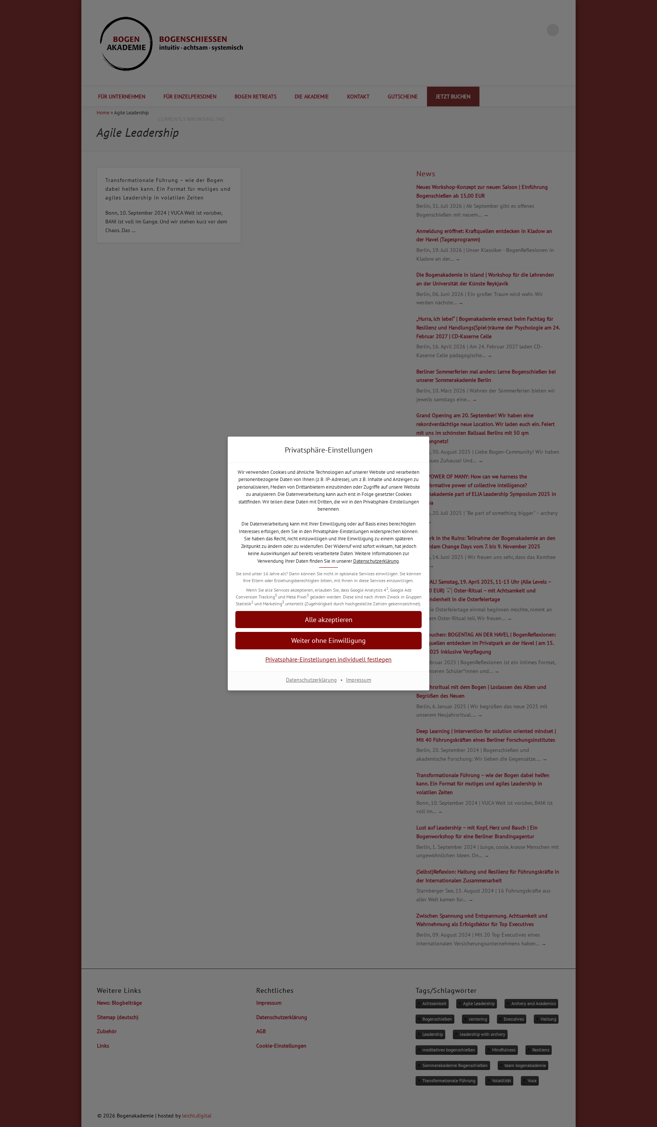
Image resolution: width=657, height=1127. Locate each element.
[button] (328, 640)
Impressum (358, 679)
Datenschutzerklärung (376, 561)
